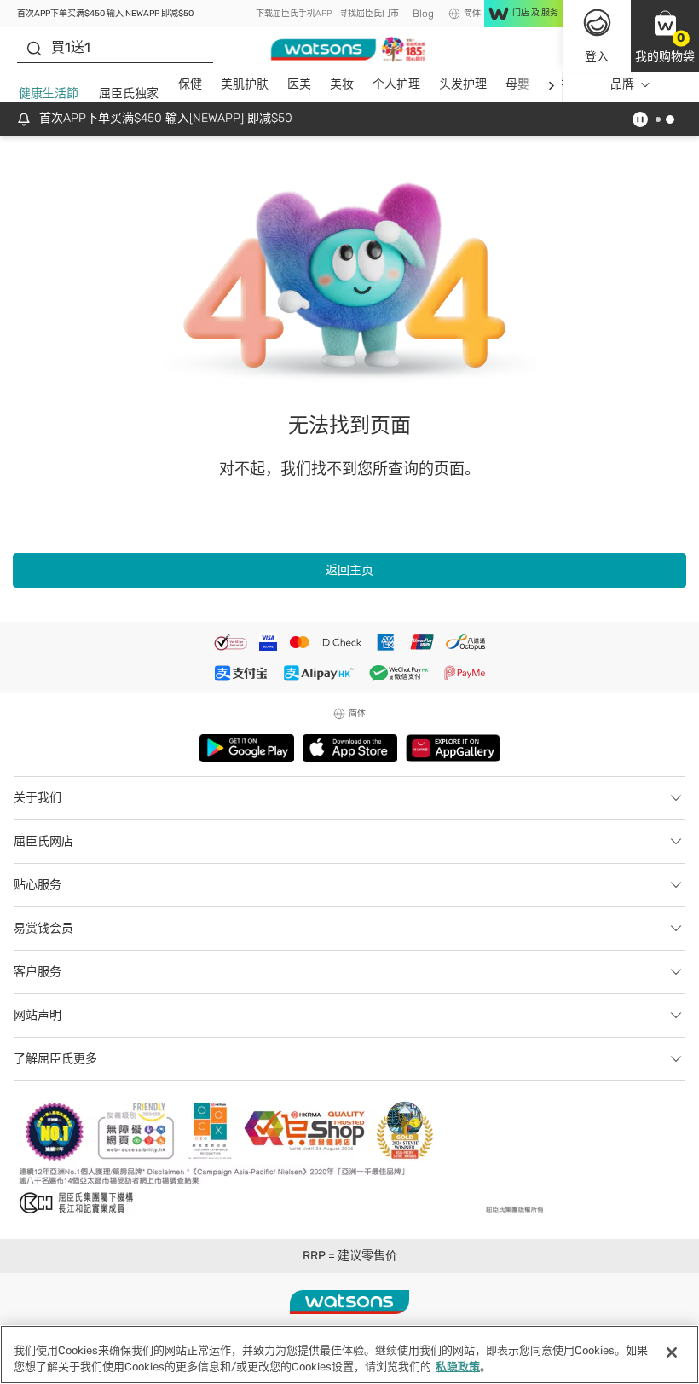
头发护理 (463, 84)
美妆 (342, 84)
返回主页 (349, 570)
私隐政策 (458, 1366)
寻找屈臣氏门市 (369, 14)
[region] (349, 1354)
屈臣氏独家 (129, 93)
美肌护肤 (245, 84)
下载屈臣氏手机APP (294, 14)
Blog (423, 14)
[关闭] (671, 1352)
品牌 (622, 84)
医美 (299, 84)
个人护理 (396, 84)
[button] (665, 36)
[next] (551, 85)
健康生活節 (48, 93)
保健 (190, 84)
